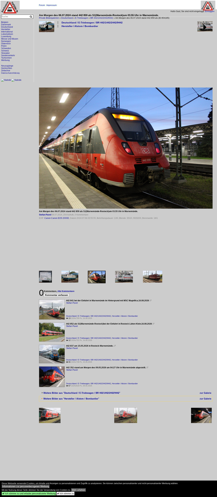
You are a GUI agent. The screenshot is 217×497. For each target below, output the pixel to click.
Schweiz (5, 51)
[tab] (126, 393)
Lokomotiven (7, 34)
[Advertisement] (126, 57)
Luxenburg (6, 36)
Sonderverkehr (8, 55)
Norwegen (6, 41)
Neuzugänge (7, 66)
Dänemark (6, 24)
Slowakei (5, 53)
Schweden (6, 48)
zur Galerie (205, 393)
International (7, 32)
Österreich (6, 43)
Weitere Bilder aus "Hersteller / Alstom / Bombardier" (71, 398)
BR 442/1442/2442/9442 (101, 18)
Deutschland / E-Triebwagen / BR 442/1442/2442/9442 (92, 22)
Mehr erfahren (78, 490)
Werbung (5, 60)
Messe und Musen (9, 39)
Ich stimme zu (65, 493)
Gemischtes (6, 68)
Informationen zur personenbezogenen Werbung (25, 486)
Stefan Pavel (45, 215)
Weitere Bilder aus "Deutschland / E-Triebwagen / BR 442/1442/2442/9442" (81, 393)
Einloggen (209, 11)
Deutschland (67, 18)
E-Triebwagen (81, 18)
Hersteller (5, 29)
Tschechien (6, 58)
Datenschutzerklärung (10, 73)
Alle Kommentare (65, 291)
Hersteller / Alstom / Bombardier (80, 26)
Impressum (51, 5)
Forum (42, 5)
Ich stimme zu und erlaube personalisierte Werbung (28, 493)
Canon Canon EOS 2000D (56, 218)
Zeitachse (5, 70)
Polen (4, 46)
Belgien (4, 22)
